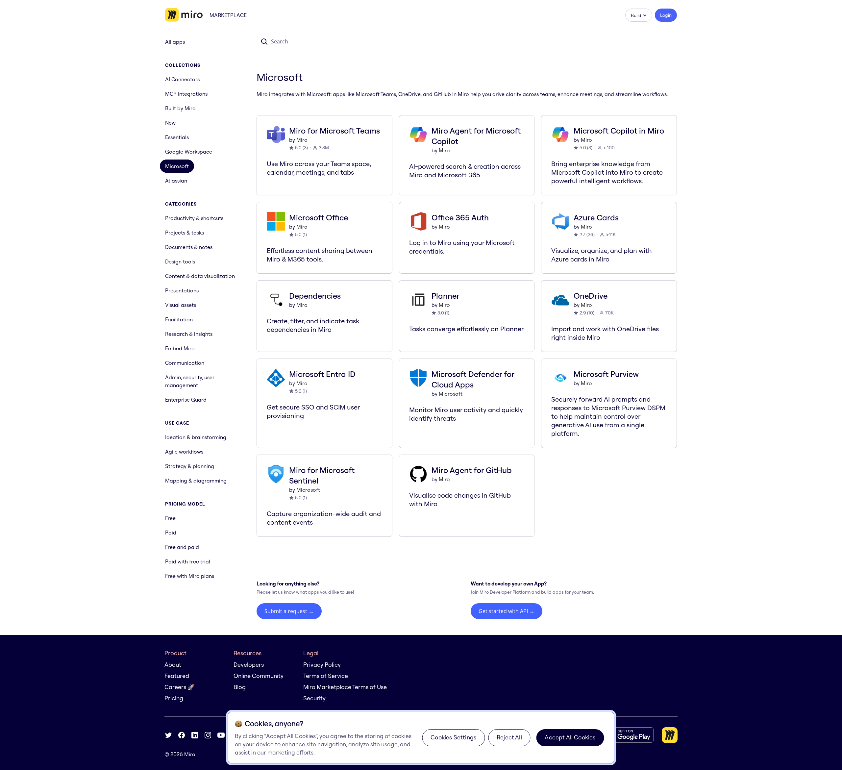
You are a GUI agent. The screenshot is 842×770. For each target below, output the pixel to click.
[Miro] (184, 15)
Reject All (509, 737)
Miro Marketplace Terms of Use (345, 687)
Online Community (259, 676)
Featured (176, 676)
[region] (421, 737)
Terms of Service (325, 676)
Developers (249, 664)
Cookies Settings (453, 737)
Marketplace (228, 15)
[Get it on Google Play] (628, 735)
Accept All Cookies (570, 737)
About (172, 664)
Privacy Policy (322, 664)
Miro (302, 140)
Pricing (173, 698)
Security (314, 698)
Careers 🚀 (179, 687)
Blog (240, 687)
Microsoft (450, 393)
